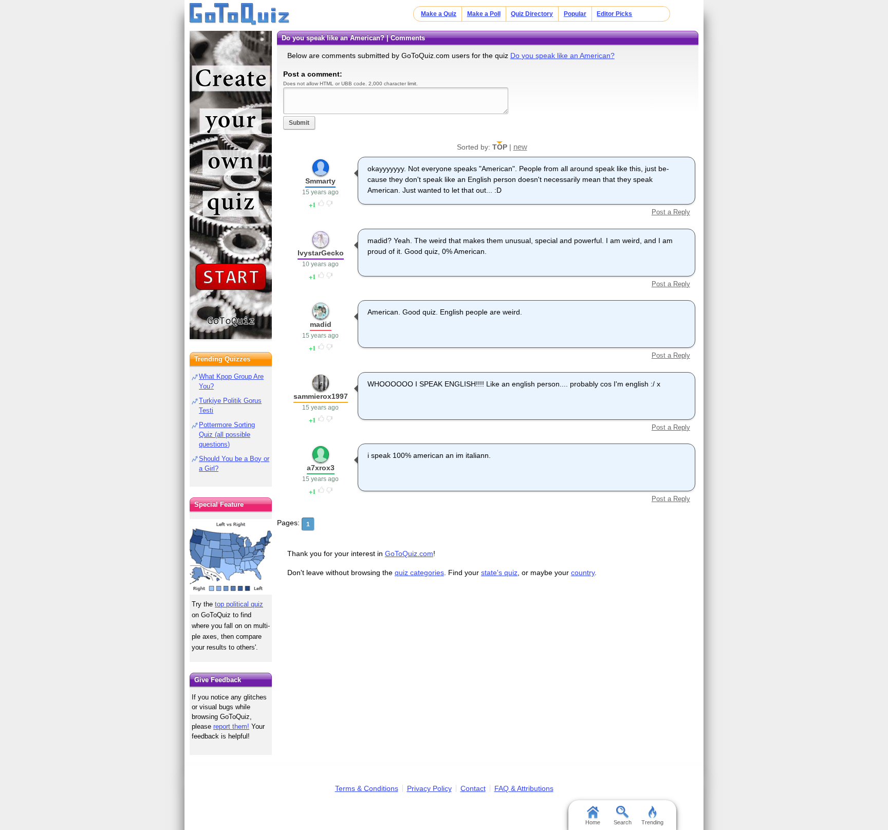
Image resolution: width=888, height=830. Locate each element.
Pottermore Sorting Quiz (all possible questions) (227, 434)
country (583, 572)
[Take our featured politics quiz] (231, 557)
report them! (231, 726)
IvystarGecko (321, 253)
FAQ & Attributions (523, 788)
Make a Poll (484, 13)
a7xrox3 (321, 468)
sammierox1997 (320, 396)
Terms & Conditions (366, 788)
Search (623, 822)
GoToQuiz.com (409, 553)
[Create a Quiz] (231, 185)
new (520, 146)
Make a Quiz (438, 13)
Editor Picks (614, 13)
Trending (652, 822)
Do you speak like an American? (562, 55)
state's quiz (499, 572)
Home (592, 822)
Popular (575, 13)
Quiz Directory (532, 13)
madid (320, 324)
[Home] (240, 14)
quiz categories (419, 572)
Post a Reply (671, 212)
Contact (473, 788)
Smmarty (320, 181)
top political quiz (239, 604)
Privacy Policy (429, 788)
